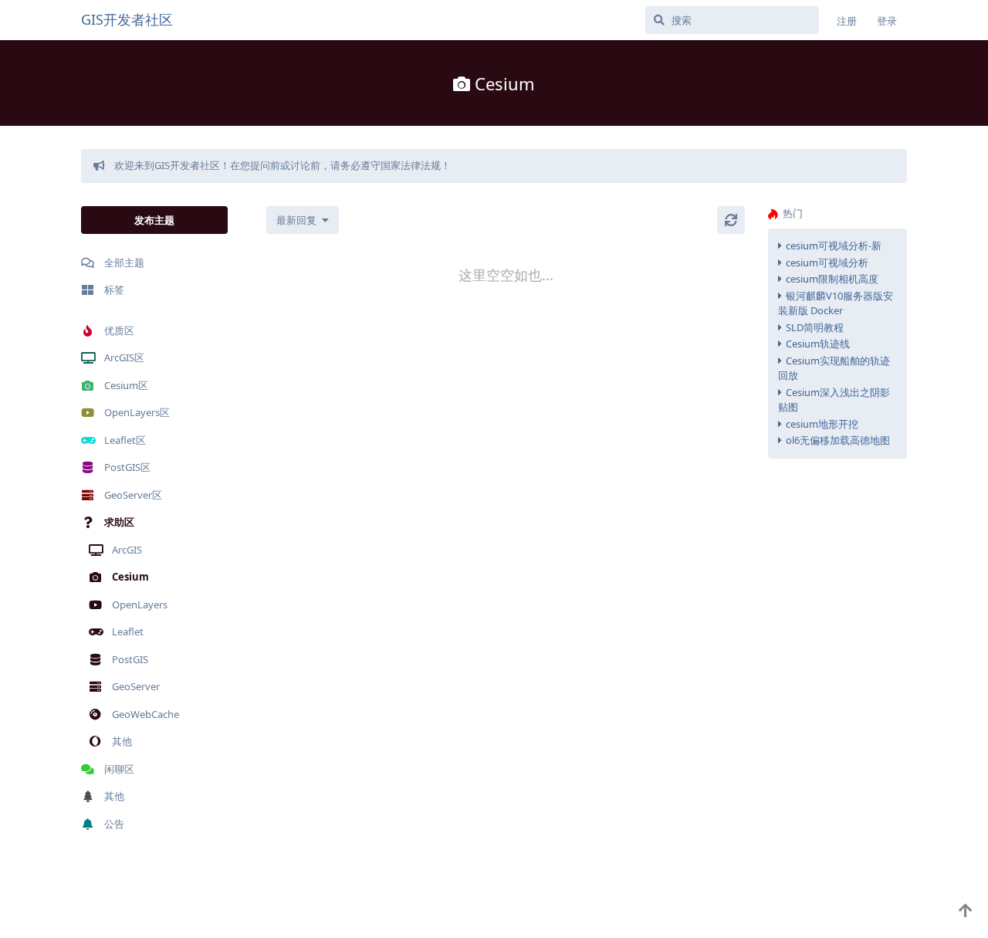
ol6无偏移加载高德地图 (838, 440)
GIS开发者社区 (127, 19)
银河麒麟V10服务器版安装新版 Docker (835, 303)
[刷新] (731, 220)
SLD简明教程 (815, 327)
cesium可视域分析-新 (833, 245)
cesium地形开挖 (822, 424)
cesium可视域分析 (827, 262)
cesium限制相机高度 (832, 279)
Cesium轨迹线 (818, 343)
